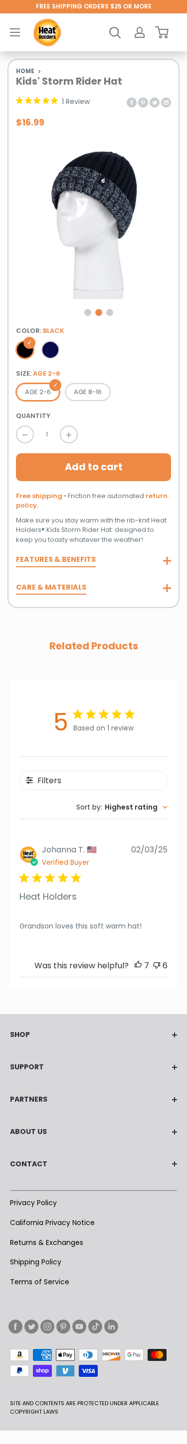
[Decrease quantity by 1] (25, 434)
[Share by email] (166, 102)
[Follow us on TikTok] (95, 1327)
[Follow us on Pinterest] (63, 1327)
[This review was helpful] (138, 965)
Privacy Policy (33, 1203)
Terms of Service (39, 1282)
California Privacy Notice (52, 1223)
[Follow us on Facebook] (15, 1327)
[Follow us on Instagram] (47, 1327)
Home (25, 71)
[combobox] (122, 807)
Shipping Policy (35, 1262)
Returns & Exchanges (46, 1242)
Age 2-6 (38, 392)
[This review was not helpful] (156, 965)
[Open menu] (15, 32)
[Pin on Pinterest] (143, 102)
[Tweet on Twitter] (155, 102)
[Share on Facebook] (132, 102)
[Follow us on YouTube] (79, 1327)
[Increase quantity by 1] (69, 434)
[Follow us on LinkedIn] (111, 1327)
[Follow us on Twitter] (31, 1327)
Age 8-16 (88, 392)
